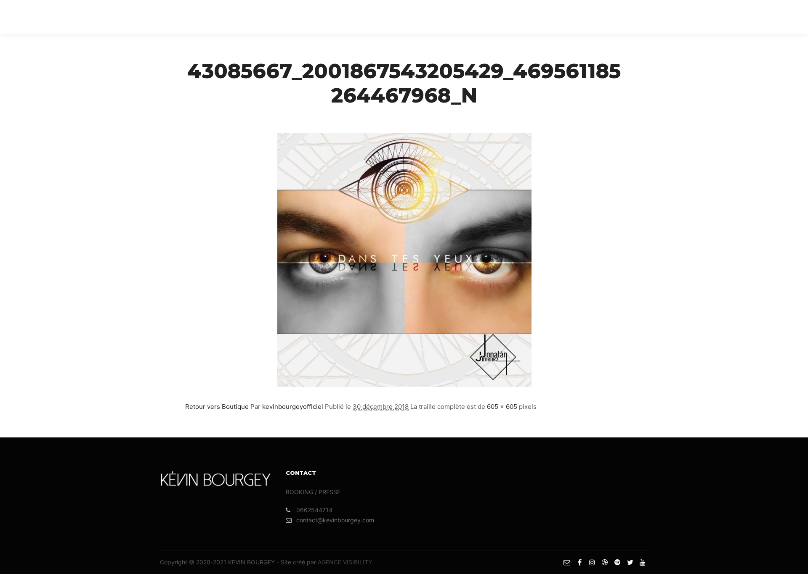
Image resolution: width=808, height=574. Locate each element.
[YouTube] (785, 16)
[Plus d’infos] (683, 16)
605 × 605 (502, 407)
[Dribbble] (747, 16)
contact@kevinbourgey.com (335, 520)
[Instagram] (735, 16)
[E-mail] (709, 16)
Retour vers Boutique (217, 407)
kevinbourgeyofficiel (292, 407)
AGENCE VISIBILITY (345, 562)
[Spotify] (760, 16)
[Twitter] (773, 16)
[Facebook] (722, 16)
